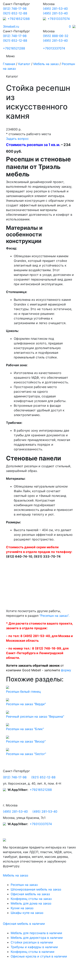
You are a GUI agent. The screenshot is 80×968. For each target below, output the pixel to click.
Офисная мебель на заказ (30, 894)
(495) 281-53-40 (55, 9)
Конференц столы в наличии (32, 952)
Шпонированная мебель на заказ (36, 889)
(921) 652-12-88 (15, 13)
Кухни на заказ (22, 908)
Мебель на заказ (46, 64)
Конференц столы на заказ (31, 899)
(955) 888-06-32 (55, 36)
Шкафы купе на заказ (27, 913)
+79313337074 (59, 19)
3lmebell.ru (11, 26)
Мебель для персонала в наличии (36, 933)
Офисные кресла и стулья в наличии (39, 956)
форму (66, 670)
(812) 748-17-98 (15, 9)
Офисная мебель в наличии (24, 924)
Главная (9, 64)
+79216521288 (19, 19)
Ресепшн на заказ (24, 885)
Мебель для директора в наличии (37, 938)
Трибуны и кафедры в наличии (34, 947)
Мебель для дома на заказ (31, 903)
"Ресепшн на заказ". (54, 616)
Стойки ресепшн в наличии (32, 942)
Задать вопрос (17, 139)
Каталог (24, 64)
